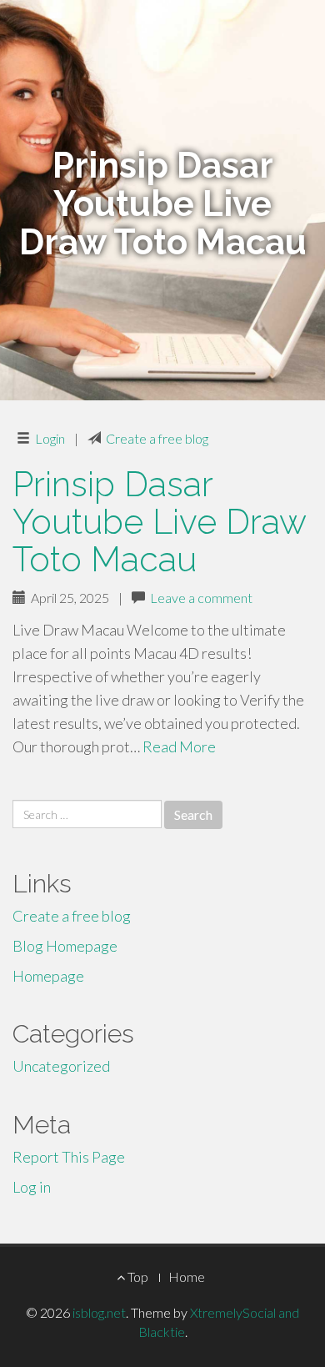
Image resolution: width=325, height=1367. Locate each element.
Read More (179, 746)
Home (186, 1276)
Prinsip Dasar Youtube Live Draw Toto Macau (159, 522)
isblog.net (99, 1312)
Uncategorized (61, 1066)
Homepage (48, 976)
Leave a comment (201, 598)
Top (136, 1276)
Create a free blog (157, 438)
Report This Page (68, 1157)
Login (50, 438)
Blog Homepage (65, 946)
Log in (31, 1187)
